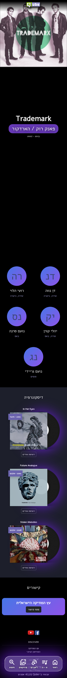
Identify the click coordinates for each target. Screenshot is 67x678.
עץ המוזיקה (33, 648)
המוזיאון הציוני (33, 651)
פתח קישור (33, 609)
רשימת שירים (29, 454)
